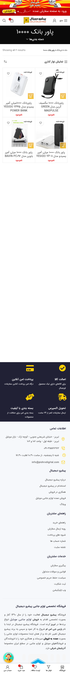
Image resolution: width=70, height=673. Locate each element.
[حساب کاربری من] (54, 20)
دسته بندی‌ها (36, 39)
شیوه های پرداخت (56, 535)
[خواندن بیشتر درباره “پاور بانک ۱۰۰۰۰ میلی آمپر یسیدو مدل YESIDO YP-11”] (63, 145)
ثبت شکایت (60, 584)
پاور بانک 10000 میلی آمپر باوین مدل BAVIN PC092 (19, 154)
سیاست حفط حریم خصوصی (51, 578)
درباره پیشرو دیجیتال (55, 480)
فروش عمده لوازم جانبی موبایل (51, 498)
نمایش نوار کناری (54, 61)
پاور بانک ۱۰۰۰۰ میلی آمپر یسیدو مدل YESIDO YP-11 (51, 154)
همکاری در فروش (57, 492)
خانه (65, 50)
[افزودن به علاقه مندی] (41, 73)
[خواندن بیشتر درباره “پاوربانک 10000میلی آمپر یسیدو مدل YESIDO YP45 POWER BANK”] (30, 96)
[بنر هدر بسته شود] (4, 4)
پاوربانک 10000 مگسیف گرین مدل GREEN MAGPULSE (51, 107)
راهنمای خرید (59, 522)
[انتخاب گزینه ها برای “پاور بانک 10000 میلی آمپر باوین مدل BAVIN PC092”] (30, 145)
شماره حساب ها (58, 541)
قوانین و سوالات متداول (54, 572)
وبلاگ (63, 504)
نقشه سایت (60, 547)
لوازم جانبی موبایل (20, 619)
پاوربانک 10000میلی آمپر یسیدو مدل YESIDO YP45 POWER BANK (19, 107)
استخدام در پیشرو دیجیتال (52, 486)
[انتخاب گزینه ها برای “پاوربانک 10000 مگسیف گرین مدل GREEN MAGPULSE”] (63, 96)
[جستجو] (4, 20)
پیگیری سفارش (58, 565)
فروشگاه (59, 50)
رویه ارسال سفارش (57, 529)
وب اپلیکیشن (59, 590)
